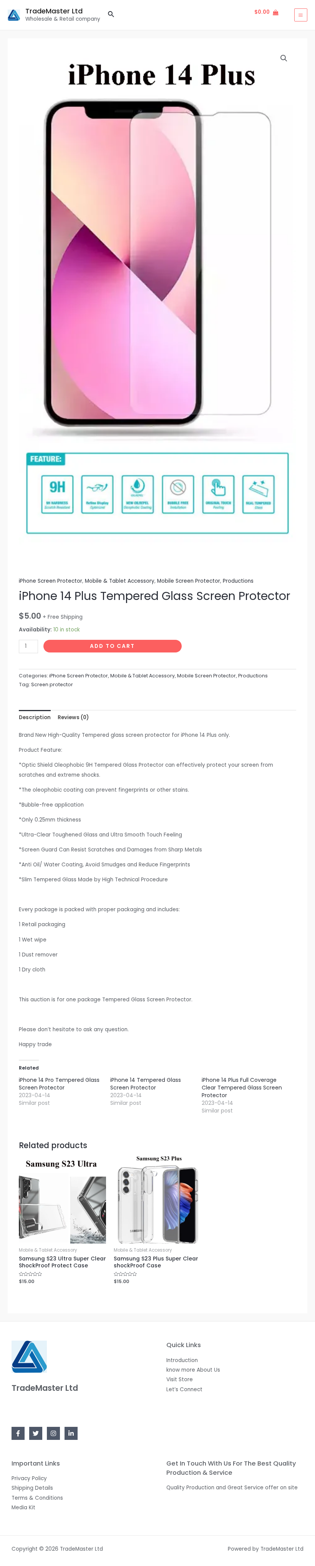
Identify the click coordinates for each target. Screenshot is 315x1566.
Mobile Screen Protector (188, 581)
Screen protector (52, 684)
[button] (284, 58)
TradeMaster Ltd (54, 11)
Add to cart (112, 646)
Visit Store (179, 1379)
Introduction (182, 1360)
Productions (238, 581)
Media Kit (23, 1507)
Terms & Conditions (37, 1498)
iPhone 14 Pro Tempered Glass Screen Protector (59, 1083)
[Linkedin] (71, 1433)
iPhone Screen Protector (50, 581)
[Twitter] (35, 1433)
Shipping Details (32, 1488)
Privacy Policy (29, 1478)
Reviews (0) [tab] (73, 717)
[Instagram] (53, 1433)
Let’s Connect (184, 1389)
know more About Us (193, 1370)
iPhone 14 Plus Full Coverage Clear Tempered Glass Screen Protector (242, 1087)
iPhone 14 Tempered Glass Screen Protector (145, 1083)
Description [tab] (35, 717)
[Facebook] (18, 1433)
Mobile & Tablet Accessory (119, 581)
